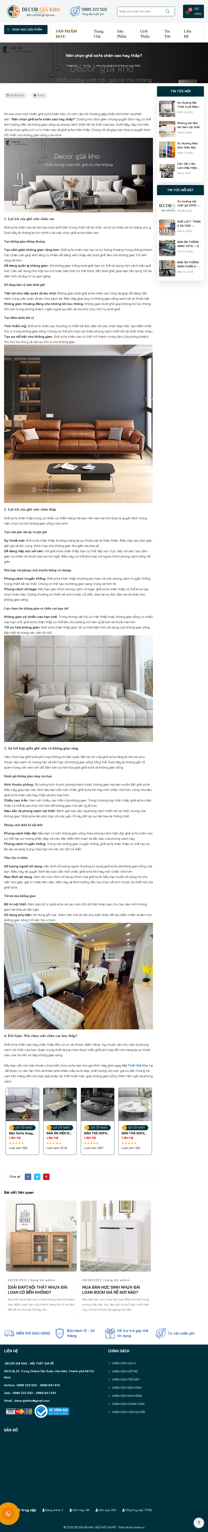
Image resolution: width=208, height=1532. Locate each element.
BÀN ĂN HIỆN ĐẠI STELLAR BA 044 (22, 1133)
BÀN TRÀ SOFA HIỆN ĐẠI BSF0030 (95, 1133)
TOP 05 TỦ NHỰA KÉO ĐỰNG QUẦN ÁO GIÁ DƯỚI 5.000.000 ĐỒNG (111, 1292)
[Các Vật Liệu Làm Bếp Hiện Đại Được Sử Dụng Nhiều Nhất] (167, 164)
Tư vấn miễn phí (181, 1333)
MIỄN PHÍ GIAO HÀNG (33, 1333)
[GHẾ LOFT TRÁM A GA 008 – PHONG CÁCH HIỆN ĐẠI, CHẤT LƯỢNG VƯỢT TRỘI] (167, 222)
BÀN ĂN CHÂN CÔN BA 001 (132, 1133)
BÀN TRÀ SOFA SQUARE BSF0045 (58, 1133)
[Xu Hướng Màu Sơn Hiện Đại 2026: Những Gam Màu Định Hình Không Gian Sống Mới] (167, 144)
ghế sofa (35, 130)
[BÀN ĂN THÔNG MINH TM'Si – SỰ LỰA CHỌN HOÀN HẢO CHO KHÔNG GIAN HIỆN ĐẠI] (167, 242)
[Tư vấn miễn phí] (161, 1333)
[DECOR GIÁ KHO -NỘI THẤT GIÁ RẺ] (33, 11)
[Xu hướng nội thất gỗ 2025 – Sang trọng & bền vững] (167, 202)
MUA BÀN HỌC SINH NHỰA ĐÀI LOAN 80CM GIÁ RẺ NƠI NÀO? (37, 1290)
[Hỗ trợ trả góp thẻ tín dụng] (110, 1333)
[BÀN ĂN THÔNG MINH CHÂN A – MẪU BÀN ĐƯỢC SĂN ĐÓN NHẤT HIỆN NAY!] (167, 263)
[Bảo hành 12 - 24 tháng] (60, 1333)
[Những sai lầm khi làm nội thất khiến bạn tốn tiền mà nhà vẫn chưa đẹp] (167, 123)
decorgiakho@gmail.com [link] (32, 1400)
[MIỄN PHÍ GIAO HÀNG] (9, 1333)
